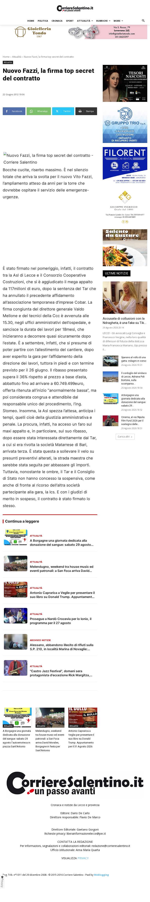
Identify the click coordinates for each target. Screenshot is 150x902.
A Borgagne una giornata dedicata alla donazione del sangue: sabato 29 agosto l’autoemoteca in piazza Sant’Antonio (17, 738)
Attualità (16, 56)
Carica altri (124, 436)
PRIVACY (83, 858)
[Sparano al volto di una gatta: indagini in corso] (110, 361)
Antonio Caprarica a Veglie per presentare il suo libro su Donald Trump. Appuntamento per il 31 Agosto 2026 (81, 738)
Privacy (2, 882)
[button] (143, 21)
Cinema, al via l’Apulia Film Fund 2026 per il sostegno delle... (133, 421)
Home (6, 56)
